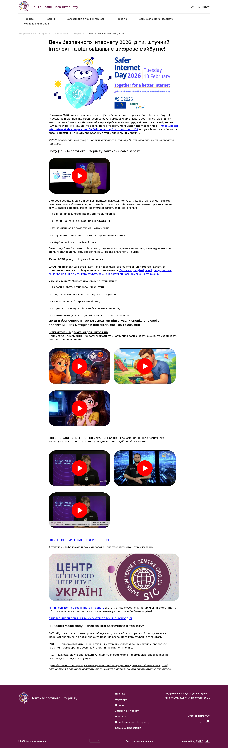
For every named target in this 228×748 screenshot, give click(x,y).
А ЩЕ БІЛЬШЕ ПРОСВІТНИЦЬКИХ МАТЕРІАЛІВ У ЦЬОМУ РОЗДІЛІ (90, 618)
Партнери (121, 699)
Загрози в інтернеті (127, 710)
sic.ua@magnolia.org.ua (193, 693)
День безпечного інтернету (156, 19)
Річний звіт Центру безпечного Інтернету (76, 607)
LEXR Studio (202, 741)
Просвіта (121, 19)
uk (193, 6)
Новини (50, 19)
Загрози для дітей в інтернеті (85, 19)
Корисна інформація (37, 23)
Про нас (29, 19)
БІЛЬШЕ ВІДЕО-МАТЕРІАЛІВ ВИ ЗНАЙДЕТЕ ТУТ (79, 539)
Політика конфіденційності (140, 741)
